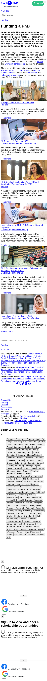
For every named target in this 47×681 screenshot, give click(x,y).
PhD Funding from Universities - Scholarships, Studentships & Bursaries (21, 269)
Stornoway (30, 524)
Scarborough (20, 513)
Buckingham (26, 450)
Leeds (27, 484)
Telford (36, 527)
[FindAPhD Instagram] (26, 383)
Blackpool (40, 444)
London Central (35, 487)
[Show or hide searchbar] (45, 3)
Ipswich (19, 482)
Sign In (39, 3)
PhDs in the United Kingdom (19, 358)
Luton (32, 492)
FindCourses (26, 423)
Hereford (25, 476)
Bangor (9, 442)
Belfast (9, 444)
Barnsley (17, 442)
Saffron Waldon (38, 511)
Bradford (28, 447)
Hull (28, 479)
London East (11, 489)
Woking (9, 535)
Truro (16, 529)
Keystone (5, 414)
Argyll (38, 439)
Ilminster (34, 479)
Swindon (29, 527)
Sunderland (11, 527)
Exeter (9, 468)
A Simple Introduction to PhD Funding (17, 102)
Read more (6, 118)
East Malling (19, 466)
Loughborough (23, 492)
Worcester (31, 535)
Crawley (10, 463)
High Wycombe (36, 476)
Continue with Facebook (18, 604)
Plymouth (10, 508)
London (25, 487)
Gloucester (11, 471)
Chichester (29, 458)
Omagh (15, 505)
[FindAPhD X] (20, 383)
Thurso (9, 529)
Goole (19, 471)
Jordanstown (38, 482)
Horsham (10, 479)
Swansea (20, 527)
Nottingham (38, 503)
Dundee (40, 463)
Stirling (9, 524)
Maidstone (40, 492)
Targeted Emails (19, 381)
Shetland (18, 516)
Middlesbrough (12, 497)
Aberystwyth (20, 439)
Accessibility (6, 407)
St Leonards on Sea (14, 521)
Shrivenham (28, 516)
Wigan (27, 532)
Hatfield (28, 474)
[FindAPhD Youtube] (29, 383)
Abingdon (30, 439)
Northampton (19, 503)
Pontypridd (20, 508)
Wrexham (40, 535)
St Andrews (32, 519)
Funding (4, 20)
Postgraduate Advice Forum (18, 372)
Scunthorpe (31, 513)
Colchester (11, 460)
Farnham (26, 468)
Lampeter (10, 484)
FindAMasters (21, 421)
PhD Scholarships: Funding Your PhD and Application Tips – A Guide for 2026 (20, 183)
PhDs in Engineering (28, 360)
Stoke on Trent (19, 524)
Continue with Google (16, 611)
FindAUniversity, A (37, 411)
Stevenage (36, 521)
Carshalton (21, 455)
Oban (9, 505)
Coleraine (20, 460)
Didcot (23, 463)
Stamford (26, 521)
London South (23, 489)
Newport (10, 503)
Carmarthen (11, 455)
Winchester (35, 532)
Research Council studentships (15, 70)
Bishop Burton (30, 444)
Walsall (40, 529)
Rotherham (26, 511)
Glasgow (41, 468)
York (8, 537)
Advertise (5, 409)
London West (35, 489)
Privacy (4, 405)
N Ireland (10, 500)
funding (40, 62)
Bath (24, 442)
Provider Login (31, 379)
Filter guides (7, 15)
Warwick (20, 532)
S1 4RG (23, 418)
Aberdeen (10, 439)
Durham (10, 466)
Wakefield (23, 529)
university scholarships (15, 64)
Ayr (43, 439)
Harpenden (11, 474)
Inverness (10, 482)
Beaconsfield (32, 442)
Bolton (9, 447)
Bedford (42, 442)
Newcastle (28, 500)
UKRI (17, 230)
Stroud (38, 524)
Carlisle (36, 452)
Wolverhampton (20, 535)
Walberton (32, 529)
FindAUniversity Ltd (28, 416)
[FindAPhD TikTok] (23, 383)
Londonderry (11, 492)
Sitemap (4, 402)
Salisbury (10, 513)
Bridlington (37, 447)
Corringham (30, 460)
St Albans (22, 519)
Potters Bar (40, 508)
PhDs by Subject (8, 356)
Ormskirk (23, 505)
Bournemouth (18, 447)
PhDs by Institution (24, 356)
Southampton (12, 519)
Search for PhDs (35, 354)
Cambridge (11, 452)
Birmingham (18, 444)
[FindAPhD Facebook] (17, 383)
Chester (20, 458)
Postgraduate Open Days (28, 367)
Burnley (35, 450)
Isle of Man (28, 482)
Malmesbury (11, 495)
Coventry (39, 460)
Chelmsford (11, 458)
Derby (17, 463)
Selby (39, 513)
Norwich (29, 503)
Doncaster (31, 463)
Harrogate (20, 474)
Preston (10, 511)
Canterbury (21, 452)
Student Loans (21, 143)
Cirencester (39, 458)
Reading (18, 511)
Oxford (31, 505)
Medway (31, 495)
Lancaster (19, 484)
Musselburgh (36, 497)
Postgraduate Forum (10, 423)
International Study (23, 318)
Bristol (17, 450)
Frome (33, 468)
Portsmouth (30, 508)
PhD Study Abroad (22, 370)
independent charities (10, 75)
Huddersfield (20, 479)
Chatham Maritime (33, 455)
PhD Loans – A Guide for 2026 (14, 141)
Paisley (38, 505)
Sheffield (10, 516)
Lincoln (9, 487)
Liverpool (17, 487)
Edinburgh (29, 466)
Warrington (11, 532)
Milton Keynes (25, 497)
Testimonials (18, 379)
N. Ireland (19, 500)
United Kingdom (8, 143)
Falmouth (17, 468)
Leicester (34, 484)
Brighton (10, 450)
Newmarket (38, 500)
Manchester (22, 495)
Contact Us (6, 400)
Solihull (37, 516)
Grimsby (26, 471)
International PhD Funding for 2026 (16, 316)
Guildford (34, 471)
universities (32, 73)
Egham (37, 466)
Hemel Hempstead (13, 476)
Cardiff (29, 452)
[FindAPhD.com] (9, 7)
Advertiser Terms (33, 381)
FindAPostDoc (34, 421)
